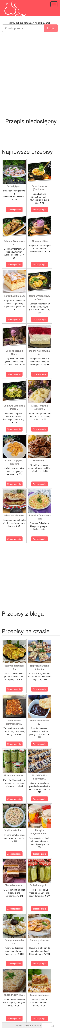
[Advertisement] (30, 65)
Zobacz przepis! (14, 209)
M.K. (39, 1025)
